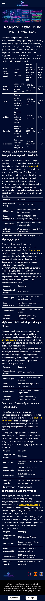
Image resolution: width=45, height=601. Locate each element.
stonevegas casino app (29, 505)
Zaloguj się (31, 598)
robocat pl (33, 166)
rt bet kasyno (34, 250)
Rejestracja (14, 598)
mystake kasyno (9, 340)
